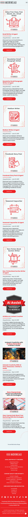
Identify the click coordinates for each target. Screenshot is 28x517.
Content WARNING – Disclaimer (14, 479)
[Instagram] (8, 497)
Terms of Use (14, 470)
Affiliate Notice (14, 463)
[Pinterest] (17, 497)
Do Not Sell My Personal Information (14, 467)
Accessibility (14, 488)
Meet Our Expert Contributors (14, 482)
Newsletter (14, 492)
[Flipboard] (5, 497)
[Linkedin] (11, 497)
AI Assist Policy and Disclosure (14, 477)
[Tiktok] (20, 497)
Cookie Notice (14, 465)
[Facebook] (2, 497)
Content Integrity (14, 476)
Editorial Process (14, 481)
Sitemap (14, 493)
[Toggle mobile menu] (26, 2)
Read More (9, 50)
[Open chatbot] (25, 513)
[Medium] (14, 497)
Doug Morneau (11, 510)
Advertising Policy (14, 462)
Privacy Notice (14, 468)
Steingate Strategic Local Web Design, (16, 511)
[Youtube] (26, 497)
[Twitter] (23, 497)
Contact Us (14, 490)
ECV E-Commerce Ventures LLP (15, 513)
